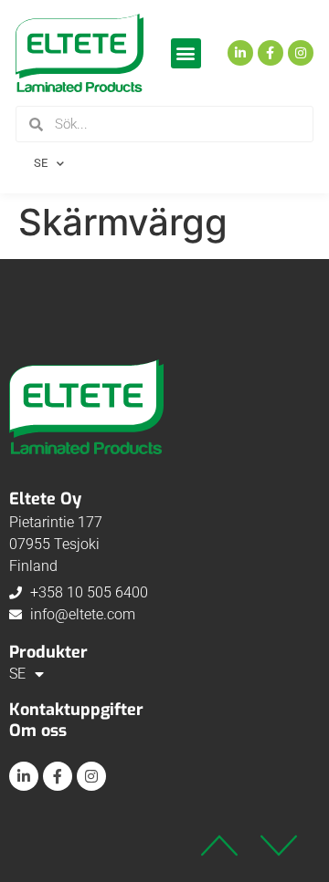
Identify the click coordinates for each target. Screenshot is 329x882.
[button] (186, 53)
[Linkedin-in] (240, 53)
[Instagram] (300, 53)
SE (41, 163)
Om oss (38, 731)
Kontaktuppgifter (76, 710)
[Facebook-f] (270, 53)
